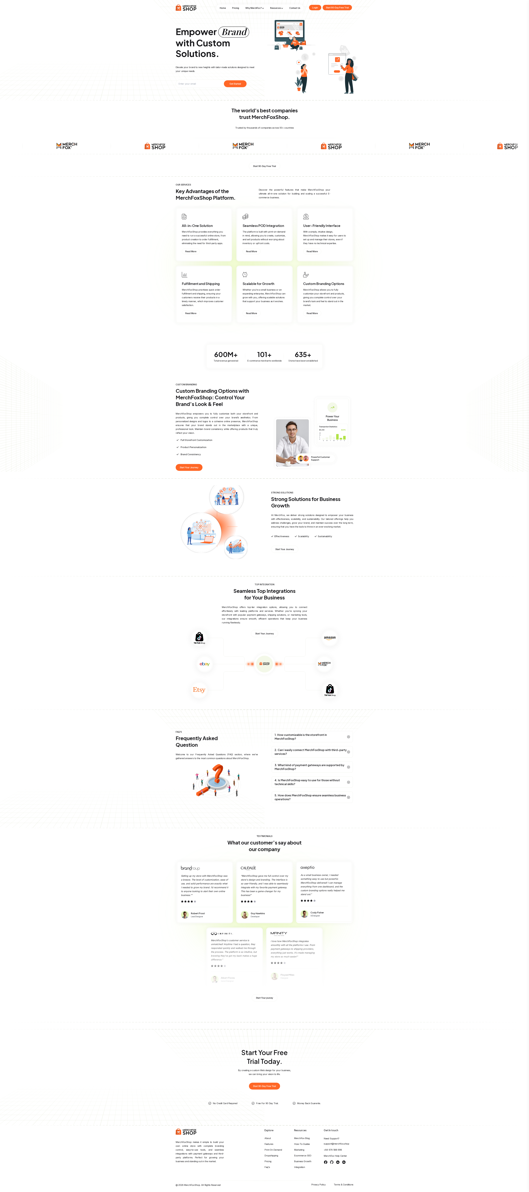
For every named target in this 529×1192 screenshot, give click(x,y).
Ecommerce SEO (302, 1155)
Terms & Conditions (343, 1184)
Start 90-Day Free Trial (337, 7)
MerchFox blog (302, 1138)
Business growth (302, 1161)
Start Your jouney (264, 997)
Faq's (267, 1167)
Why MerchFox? (253, 8)
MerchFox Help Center (335, 1155)
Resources (275, 8)
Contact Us (294, 8)
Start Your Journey (189, 467)
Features (268, 1144)
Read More (190, 251)
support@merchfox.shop (336, 1143)
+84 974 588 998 (333, 1149)
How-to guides (302, 1144)
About (267, 1138)
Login (315, 7)
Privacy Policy (318, 1184)
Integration (299, 1167)
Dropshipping (271, 1155)
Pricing (235, 8)
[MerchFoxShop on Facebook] (326, 1162)
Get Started (235, 83)
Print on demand (273, 1149)
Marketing (299, 1149)
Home (223, 8)
